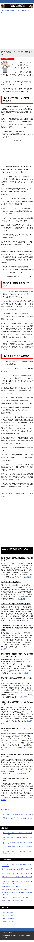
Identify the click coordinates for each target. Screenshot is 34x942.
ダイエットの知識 (8, 912)
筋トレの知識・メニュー (8, 58)
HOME (9, 11)
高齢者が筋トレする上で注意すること (12, 886)
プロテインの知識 (8, 915)
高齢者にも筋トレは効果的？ (11, 582)
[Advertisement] (17, 33)
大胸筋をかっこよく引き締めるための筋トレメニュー (17, 897)
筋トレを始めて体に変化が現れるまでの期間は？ (17, 814)
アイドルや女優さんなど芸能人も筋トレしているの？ (17, 873)
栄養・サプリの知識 (8, 918)
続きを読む (27, 577)
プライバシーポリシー (7, 932)
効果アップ (8, 809)
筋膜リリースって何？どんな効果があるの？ (16, 604)
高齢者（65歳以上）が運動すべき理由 (12, 900)
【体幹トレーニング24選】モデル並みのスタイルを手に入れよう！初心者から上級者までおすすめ (17, 628)
